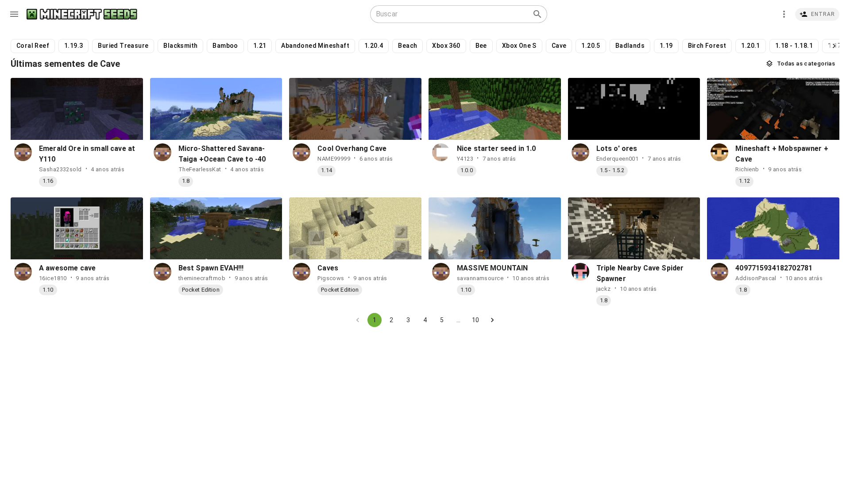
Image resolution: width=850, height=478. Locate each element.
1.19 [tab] (666, 45)
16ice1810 (53, 278)
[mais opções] (784, 14)
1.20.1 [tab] (750, 45)
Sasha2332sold (60, 169)
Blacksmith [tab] (180, 45)
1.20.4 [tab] (373, 45)
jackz (603, 288)
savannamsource (480, 278)
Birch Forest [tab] (707, 45)
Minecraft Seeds (82, 14)
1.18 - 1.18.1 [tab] (794, 45)
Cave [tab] (559, 45)
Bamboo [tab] (225, 45)
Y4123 (465, 158)
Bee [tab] (481, 45)
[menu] (14, 14)
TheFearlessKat (199, 169)
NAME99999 (333, 158)
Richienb (747, 169)
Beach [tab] (407, 45)
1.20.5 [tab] (590, 45)
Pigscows (330, 278)
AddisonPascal (756, 278)
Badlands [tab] (630, 45)
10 (475, 320)
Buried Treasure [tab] (123, 45)
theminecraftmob (202, 278)
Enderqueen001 (617, 158)
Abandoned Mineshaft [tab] (315, 45)
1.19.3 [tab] (73, 45)
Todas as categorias (806, 63)
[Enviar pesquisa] (537, 14)
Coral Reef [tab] (32, 45)
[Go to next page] (492, 320)
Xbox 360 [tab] (446, 45)
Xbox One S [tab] (519, 45)
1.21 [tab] (260, 45)
